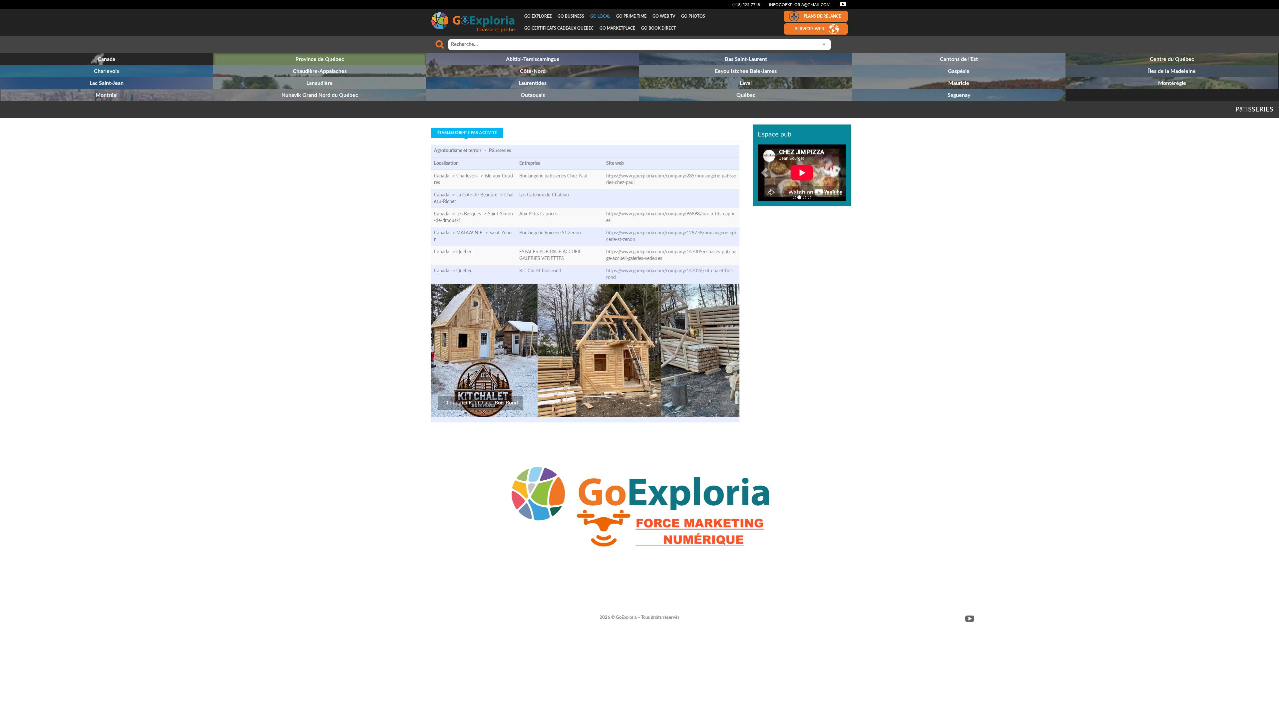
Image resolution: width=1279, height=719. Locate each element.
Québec (464, 252)
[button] (764, 172)
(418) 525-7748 (746, 5)
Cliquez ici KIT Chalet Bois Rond (480, 402)
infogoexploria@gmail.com (799, 5)
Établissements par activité (467, 132)
